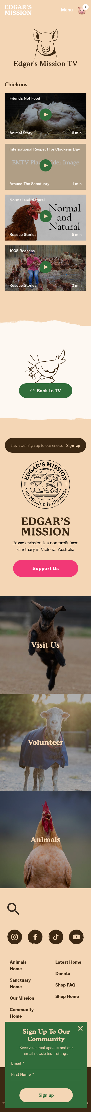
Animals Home (18, 965)
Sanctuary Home (20, 983)
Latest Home (68, 962)
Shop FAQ (65, 985)
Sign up (73, 445)
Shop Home (67, 996)
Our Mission (22, 998)
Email (16, 1063)
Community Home (22, 1013)
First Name (21, 1074)
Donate (62, 973)
